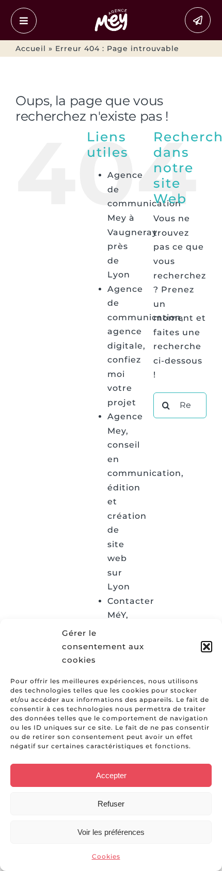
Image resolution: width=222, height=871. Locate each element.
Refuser (111, 803)
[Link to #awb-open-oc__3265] (24, 21)
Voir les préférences (111, 832)
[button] (206, 647)
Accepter (111, 775)
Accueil (30, 48)
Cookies (106, 856)
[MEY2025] (111, 11)
